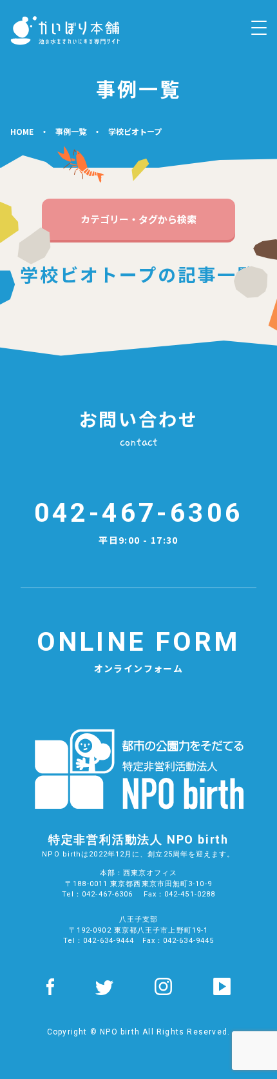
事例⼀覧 (70, 131)
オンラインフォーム (138, 650)
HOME (21, 131)
